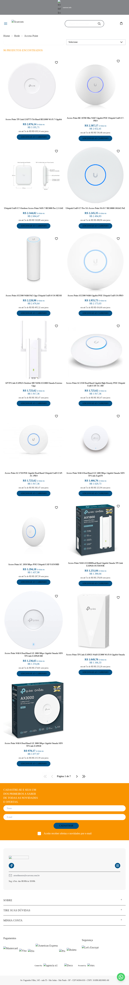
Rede (17, 35)
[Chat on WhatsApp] (121, 977)
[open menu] (5, 23)
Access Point (31, 35)
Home (6, 35)
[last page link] (83, 776)
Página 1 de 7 (64, 776)
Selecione (73, 42)
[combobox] (81, 24)
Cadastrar (66, 825)
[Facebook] (11, 865)
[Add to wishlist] (58, 62)
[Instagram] (117, 865)
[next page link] (76, 776)
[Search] (99, 24)
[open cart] (122, 24)
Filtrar (9, 42)
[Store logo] (31, 24)
